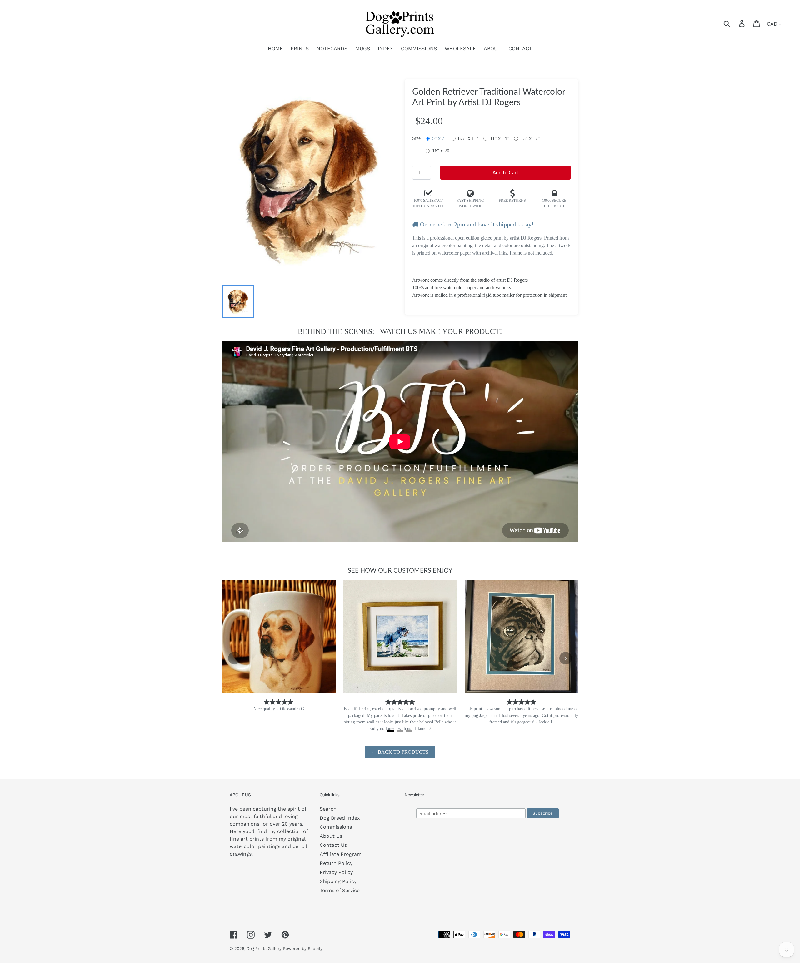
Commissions (336, 827)
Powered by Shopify (302, 948)
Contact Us (333, 845)
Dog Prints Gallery (264, 948)
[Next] (565, 658)
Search (328, 809)
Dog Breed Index (340, 818)
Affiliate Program (341, 854)
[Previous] (234, 658)
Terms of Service (340, 890)
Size (416, 138)
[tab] (391, 731)
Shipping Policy (338, 881)
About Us (331, 836)
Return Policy (336, 863)
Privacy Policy (336, 872)
